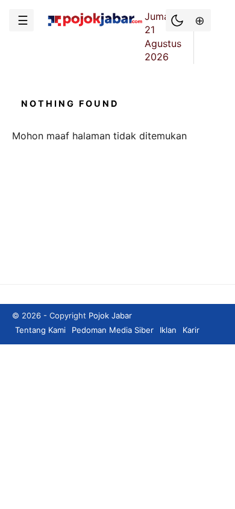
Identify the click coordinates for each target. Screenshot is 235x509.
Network (198, 20)
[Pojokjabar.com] (95, 25)
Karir (191, 330)
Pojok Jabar (110, 315)
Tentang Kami (40, 330)
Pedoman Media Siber (113, 330)
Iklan (168, 330)
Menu (21, 20)
